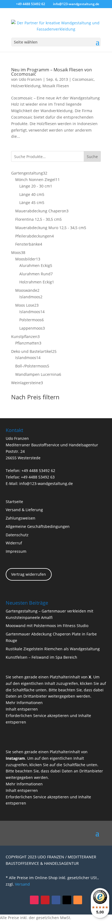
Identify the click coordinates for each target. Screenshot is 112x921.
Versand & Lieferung (24, 509)
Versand (22, 884)
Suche (92, 156)
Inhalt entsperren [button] (22, 709)
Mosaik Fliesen (55, 85)
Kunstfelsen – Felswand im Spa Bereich (41, 657)
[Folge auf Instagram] (34, 900)
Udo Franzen (30, 79)
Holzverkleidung (26, 85)
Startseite (14, 501)
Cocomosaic (83, 79)
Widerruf (14, 542)
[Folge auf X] (67, 900)
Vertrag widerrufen (28, 574)
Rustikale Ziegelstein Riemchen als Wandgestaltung (53, 648)
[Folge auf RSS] (77, 900)
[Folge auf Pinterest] (45, 900)
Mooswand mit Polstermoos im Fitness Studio (47, 625)
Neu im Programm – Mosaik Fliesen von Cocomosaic (51, 72)
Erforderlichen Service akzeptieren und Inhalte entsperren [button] (48, 719)
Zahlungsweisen (20, 518)
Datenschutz (17, 534)
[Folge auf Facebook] (56, 900)
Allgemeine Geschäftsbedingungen (38, 526)
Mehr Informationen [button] (24, 702)
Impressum (16, 551)
